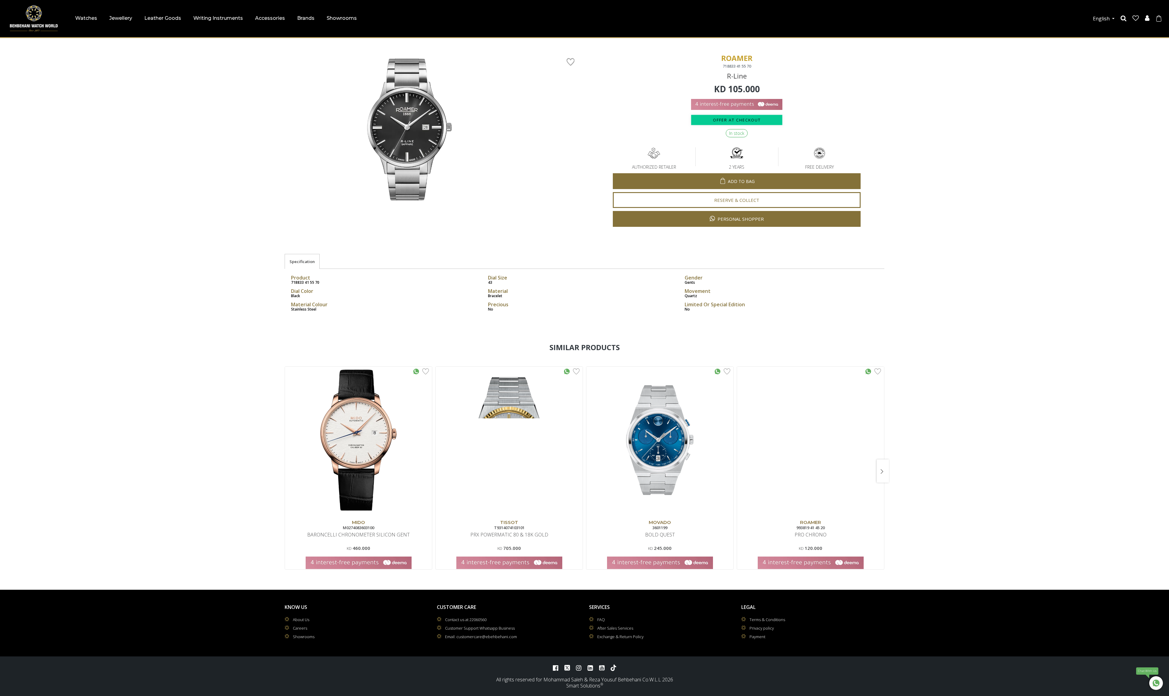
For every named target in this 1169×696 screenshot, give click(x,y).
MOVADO (660, 522)
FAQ (601, 619)
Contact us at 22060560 (465, 619)
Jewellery (120, 18)
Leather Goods (162, 18)
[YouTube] (602, 667)
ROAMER (810, 522)
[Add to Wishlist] (425, 371)
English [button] (1102, 18)
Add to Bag (741, 181)
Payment (757, 636)
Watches (86, 18)
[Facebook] (555, 667)
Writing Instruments (218, 18)
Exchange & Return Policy (620, 636)
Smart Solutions (583, 685)
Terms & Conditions (767, 619)
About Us (301, 619)
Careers (300, 628)
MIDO (358, 522)
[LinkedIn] (590, 667)
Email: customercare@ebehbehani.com (481, 636)
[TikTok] (613, 667)
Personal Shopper (740, 219)
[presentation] (286, 471)
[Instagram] (579, 667)
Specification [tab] (302, 261)
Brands (305, 18)
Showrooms (342, 18)
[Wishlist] (1135, 18)
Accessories (270, 18)
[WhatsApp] (1156, 683)
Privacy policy (761, 628)
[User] (1147, 18)
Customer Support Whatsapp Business (480, 628)
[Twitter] (567, 667)
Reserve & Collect (736, 200)
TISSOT (509, 522)
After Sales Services (615, 628)
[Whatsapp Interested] (416, 371)
